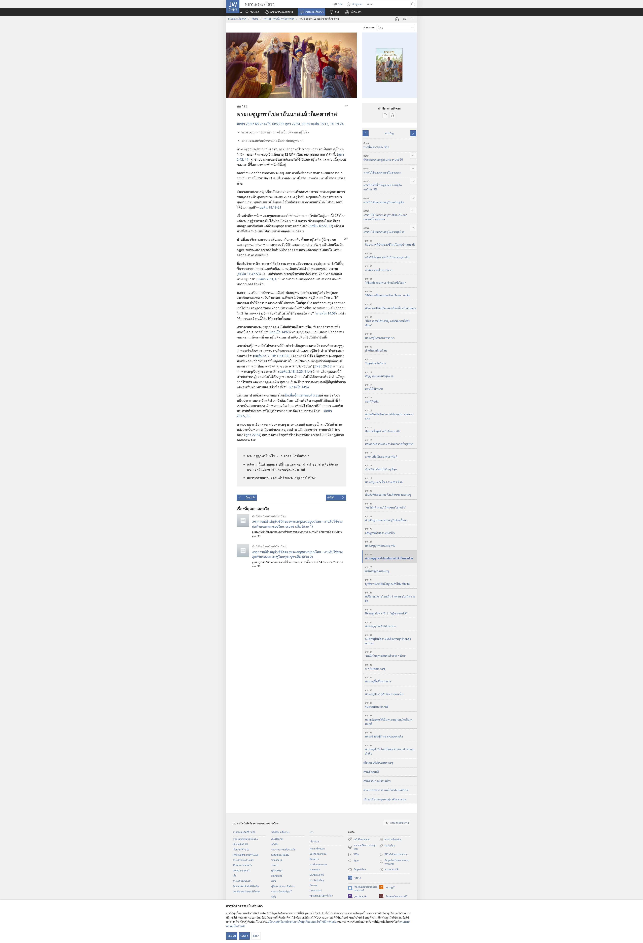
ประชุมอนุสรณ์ (317, 874)
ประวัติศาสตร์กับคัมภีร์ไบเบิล (246, 891)
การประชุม (315, 869)
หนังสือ (255, 18)
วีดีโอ (273, 896)
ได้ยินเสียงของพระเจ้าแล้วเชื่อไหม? (385, 280)
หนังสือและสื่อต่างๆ (237, 18)
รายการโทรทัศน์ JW (281, 891)
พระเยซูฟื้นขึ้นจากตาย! (378, 679)
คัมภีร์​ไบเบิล (277, 839)
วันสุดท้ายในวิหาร (375, 361)
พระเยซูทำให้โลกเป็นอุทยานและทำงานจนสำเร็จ (389, 749)
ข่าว (311, 832)
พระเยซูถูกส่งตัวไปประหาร (380, 624)
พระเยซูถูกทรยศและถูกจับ (380, 543)
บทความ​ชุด (276, 860)
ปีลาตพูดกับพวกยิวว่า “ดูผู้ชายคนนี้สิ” (386, 611)
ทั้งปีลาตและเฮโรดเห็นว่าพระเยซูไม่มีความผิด (390, 597)
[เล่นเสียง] (397, 19)
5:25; (300, 371)
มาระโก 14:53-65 (272, 124)
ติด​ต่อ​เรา (314, 859)
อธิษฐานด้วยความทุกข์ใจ (380, 531)
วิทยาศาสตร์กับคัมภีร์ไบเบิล (246, 886)
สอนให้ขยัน (372, 399)
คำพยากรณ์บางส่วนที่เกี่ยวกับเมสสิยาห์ (385, 790)
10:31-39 (283, 356)
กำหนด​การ (276, 875)
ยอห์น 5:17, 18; (265, 356)
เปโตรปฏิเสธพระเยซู (377, 569)
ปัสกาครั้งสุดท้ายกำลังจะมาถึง (382, 429)
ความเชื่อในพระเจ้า (242, 880)
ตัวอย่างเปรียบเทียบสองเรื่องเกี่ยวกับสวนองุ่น (390, 306)
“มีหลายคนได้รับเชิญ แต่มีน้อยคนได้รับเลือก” (387, 321)
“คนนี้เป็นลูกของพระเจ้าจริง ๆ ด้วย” (385, 654)
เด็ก (234, 875)
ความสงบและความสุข (243, 860)
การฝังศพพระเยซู (375, 666)
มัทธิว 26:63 (322, 366)
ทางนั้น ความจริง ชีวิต (376, 145)
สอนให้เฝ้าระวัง (374, 387)
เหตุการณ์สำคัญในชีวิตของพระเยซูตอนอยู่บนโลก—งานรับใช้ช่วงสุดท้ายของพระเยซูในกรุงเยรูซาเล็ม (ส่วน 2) (297, 554)
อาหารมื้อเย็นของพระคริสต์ (381, 454)
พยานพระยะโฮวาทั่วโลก (321, 895)
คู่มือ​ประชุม (276, 870)
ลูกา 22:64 (252, 435)
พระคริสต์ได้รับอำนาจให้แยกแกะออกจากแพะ (389, 414)
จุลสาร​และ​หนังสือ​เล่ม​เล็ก (283, 849)
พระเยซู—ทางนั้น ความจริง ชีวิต (279, 18)
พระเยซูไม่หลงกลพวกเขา (380, 336)
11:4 (307, 371)
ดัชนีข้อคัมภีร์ (371, 772)
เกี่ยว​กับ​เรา (315, 841)
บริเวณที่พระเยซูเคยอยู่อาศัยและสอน (384, 799)
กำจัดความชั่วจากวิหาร (378, 268)
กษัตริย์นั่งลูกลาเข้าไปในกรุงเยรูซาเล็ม (387, 255)
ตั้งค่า (256, 936)
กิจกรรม (313, 885)
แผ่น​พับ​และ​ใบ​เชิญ (280, 854)
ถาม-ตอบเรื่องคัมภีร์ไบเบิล (245, 839)
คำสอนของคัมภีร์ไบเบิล (244, 832)
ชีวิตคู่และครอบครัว (242, 865)
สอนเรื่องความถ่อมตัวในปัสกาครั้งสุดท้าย (389, 442)
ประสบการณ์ (316, 890)
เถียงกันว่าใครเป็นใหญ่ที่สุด (381, 467)
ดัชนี (273, 880)
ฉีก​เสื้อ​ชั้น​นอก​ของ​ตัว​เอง (302, 395)
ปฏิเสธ (244, 936)
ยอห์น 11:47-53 (249, 274)
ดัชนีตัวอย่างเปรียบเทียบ (377, 781)
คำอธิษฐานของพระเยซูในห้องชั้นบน (386, 518)
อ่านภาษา (369, 27)
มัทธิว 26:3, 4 (267, 279)
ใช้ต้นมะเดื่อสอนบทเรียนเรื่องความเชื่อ (387, 293)
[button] (279, 12)
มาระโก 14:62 (300, 387)
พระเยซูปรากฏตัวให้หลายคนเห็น (384, 692)
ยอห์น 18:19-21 (270, 207)
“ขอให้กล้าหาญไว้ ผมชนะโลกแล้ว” (385, 505)
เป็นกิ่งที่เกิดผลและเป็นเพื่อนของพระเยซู (388, 493)
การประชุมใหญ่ (317, 880)
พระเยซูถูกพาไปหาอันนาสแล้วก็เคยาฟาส (389, 556)
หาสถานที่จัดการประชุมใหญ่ (362, 847)
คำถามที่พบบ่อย (317, 848)
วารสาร (274, 865)
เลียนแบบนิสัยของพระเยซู (378, 762)
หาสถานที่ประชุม (390, 839)
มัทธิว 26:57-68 (248, 124)
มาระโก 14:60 (280, 332)
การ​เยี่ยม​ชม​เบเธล (318, 864)
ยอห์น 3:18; (287, 371)
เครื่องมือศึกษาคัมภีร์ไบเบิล (246, 854)
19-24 (339, 124)
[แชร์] (405, 19)
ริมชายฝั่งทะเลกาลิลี (376, 705)
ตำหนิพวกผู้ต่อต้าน (376, 348)
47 (246, 159)
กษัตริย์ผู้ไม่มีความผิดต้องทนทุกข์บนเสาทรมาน (388, 639)
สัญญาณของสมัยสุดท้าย (379, 374)
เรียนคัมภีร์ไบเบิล (241, 849)
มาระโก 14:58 (326, 313)
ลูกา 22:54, (293, 124)
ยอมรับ (232, 936)
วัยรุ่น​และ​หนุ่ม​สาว (241, 870)
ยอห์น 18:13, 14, (322, 124)
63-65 (305, 124)
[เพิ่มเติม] (412, 19)
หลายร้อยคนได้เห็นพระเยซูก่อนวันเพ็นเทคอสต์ (388, 720)
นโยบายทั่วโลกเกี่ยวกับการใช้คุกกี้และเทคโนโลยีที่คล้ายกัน (302, 922)
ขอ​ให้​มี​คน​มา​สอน (318, 853)
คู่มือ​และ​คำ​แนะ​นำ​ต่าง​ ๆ (283, 886)
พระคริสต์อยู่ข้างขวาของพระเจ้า (384, 734)
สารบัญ (389, 133)
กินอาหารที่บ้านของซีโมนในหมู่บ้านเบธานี (390, 242)
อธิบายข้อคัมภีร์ (240, 844)
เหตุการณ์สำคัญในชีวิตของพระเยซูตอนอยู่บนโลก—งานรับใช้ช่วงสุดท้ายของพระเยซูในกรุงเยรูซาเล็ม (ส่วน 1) (297, 524)
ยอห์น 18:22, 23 (320, 226)
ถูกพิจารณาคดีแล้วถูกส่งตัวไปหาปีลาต (387, 582)
